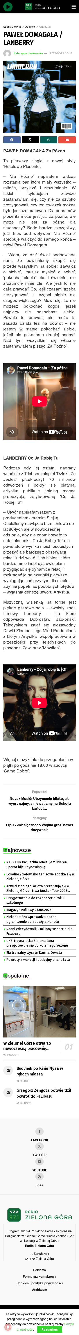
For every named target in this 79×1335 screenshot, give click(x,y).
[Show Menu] (74, 6)
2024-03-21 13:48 (61, 53)
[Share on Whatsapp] (48, 139)
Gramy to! (45, 26)
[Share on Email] (67, 139)
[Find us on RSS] (39, 1176)
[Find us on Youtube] (39, 1161)
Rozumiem (49, 1329)
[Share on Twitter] (30, 139)
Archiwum (39, 1289)
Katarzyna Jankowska (28, 53)
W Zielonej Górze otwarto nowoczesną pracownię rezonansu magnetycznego (28, 1046)
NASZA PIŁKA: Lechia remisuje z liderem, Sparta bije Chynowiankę (37, 864)
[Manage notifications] (7, 1327)
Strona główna (12, 26)
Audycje (30, 26)
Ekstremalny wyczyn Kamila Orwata (34, 953)
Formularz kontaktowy (39, 1276)
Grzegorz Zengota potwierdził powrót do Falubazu (43, 1093)
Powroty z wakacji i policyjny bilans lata (38, 960)
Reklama (39, 1270)
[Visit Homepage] (42, 6)
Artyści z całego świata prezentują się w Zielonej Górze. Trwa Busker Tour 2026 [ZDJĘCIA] (37, 888)
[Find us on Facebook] (39, 1131)
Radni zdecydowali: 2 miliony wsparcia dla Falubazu (39, 931)
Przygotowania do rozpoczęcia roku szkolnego (35, 900)
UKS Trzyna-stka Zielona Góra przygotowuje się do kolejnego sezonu (37, 943)
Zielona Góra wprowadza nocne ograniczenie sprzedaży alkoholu (32, 919)
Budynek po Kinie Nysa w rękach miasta (39, 1071)
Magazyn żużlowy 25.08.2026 (29, 910)
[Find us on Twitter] (39, 1146)
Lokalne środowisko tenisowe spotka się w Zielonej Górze (40, 876)
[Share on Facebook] (12, 139)
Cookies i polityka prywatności (39, 1283)
